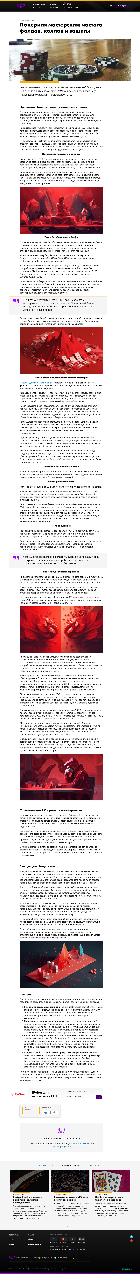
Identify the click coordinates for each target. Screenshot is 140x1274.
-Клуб (31, 1240)
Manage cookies (14, 1266)
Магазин (32, 1235)
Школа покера (34, 1244)
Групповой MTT (80, 1249)
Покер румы (14, 1235)
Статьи (11, 1240)
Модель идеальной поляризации (36, 382)
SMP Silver (67, 1249)
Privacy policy (26, 1266)
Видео (11, 1244)
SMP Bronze (56, 1249)
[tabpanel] (29, 1194)
